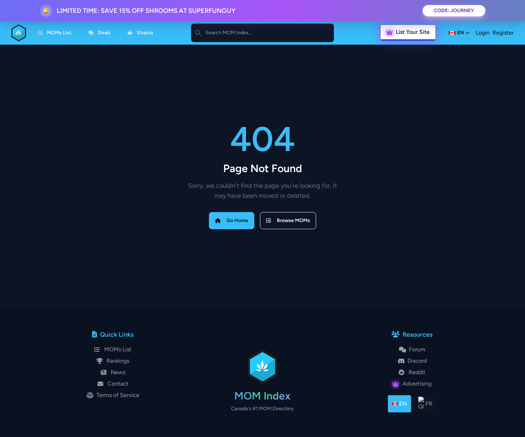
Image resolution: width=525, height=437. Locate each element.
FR (428, 403)
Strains (145, 33)
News (118, 372)
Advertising (416, 383)
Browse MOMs (293, 220)
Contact (118, 383)
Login (483, 32)
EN (403, 403)
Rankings (117, 360)
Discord (417, 360)
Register (503, 32)
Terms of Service (117, 395)
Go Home (237, 220)
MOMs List (59, 33)
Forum (417, 349)
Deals (104, 33)
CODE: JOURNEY (454, 10)
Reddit (417, 372)
